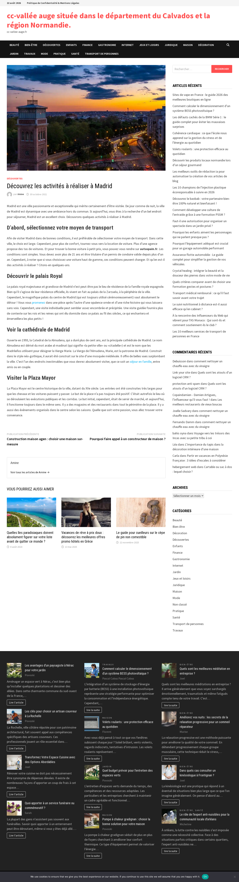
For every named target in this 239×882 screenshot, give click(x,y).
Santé (75, 53)
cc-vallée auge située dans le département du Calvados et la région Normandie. (108, 20)
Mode (44, 53)
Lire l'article (16, 702)
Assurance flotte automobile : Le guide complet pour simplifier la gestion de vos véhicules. (199, 259)
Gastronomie (107, 45)
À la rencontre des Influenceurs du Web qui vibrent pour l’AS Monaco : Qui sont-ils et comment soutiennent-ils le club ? (200, 320)
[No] (234, 876)
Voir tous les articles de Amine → (30, 472)
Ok (205, 876)
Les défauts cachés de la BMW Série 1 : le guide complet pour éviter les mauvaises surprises (199, 122)
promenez (38, 302)
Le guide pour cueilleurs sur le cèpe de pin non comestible (140, 535)
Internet (128, 45)
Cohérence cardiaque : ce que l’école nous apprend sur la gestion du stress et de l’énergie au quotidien (200, 138)
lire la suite (93, 710)
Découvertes (51, 45)
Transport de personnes (102, 53)
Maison (188, 45)
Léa (175, 444)
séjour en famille (141, 362)
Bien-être (31, 45)
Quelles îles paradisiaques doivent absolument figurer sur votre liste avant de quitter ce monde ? (30, 537)
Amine (20, 194)
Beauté (14, 45)
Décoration (206, 45)
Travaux (29, 53)
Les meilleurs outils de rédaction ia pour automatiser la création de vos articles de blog (200, 176)
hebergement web (184, 467)
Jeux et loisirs (149, 45)
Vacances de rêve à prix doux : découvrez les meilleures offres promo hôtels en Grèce (83, 537)
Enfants (71, 45)
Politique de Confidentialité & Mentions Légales (53, 3)
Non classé (180, 604)
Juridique (171, 45)
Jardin (14, 53)
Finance (87, 45)
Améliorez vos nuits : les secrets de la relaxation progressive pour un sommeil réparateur (205, 722)
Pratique (60, 53)
